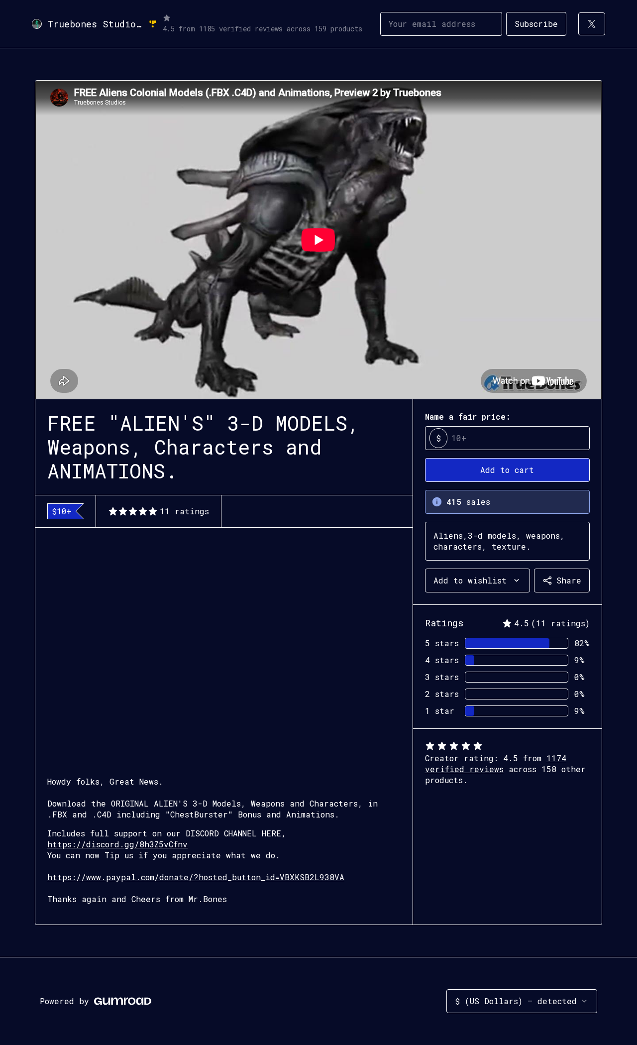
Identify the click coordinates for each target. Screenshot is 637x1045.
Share (568, 580)
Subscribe (536, 23)
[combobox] (477, 580)
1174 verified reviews (495, 763)
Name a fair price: (468, 416)
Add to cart (507, 469)
